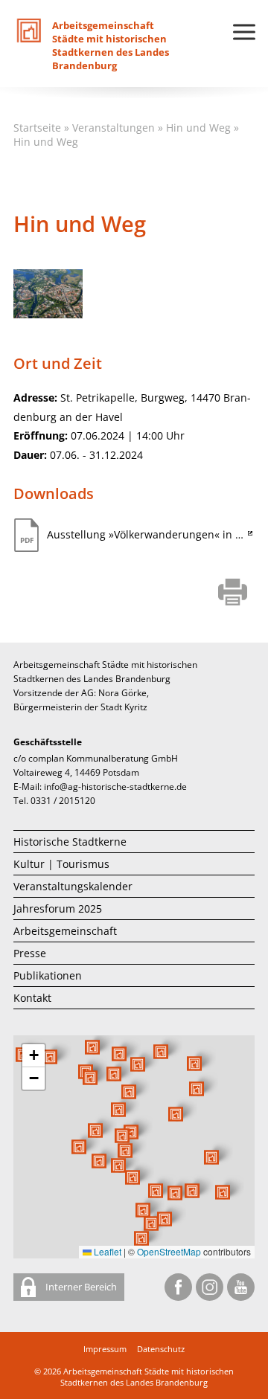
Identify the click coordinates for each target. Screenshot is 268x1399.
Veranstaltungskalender (73, 886)
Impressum (105, 1348)
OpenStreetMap (169, 1251)
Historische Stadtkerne (70, 841)
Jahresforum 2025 (57, 908)
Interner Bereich (80, 1286)
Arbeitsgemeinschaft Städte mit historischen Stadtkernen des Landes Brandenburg (147, 1377)
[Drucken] (233, 593)
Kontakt (32, 998)
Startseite (37, 127)
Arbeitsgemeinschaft (65, 931)
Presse (29, 953)
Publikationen (47, 975)
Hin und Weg (198, 127)
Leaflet (106, 1251)
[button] (175, 1114)
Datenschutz (161, 1348)
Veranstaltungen (113, 127)
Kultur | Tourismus (61, 864)
